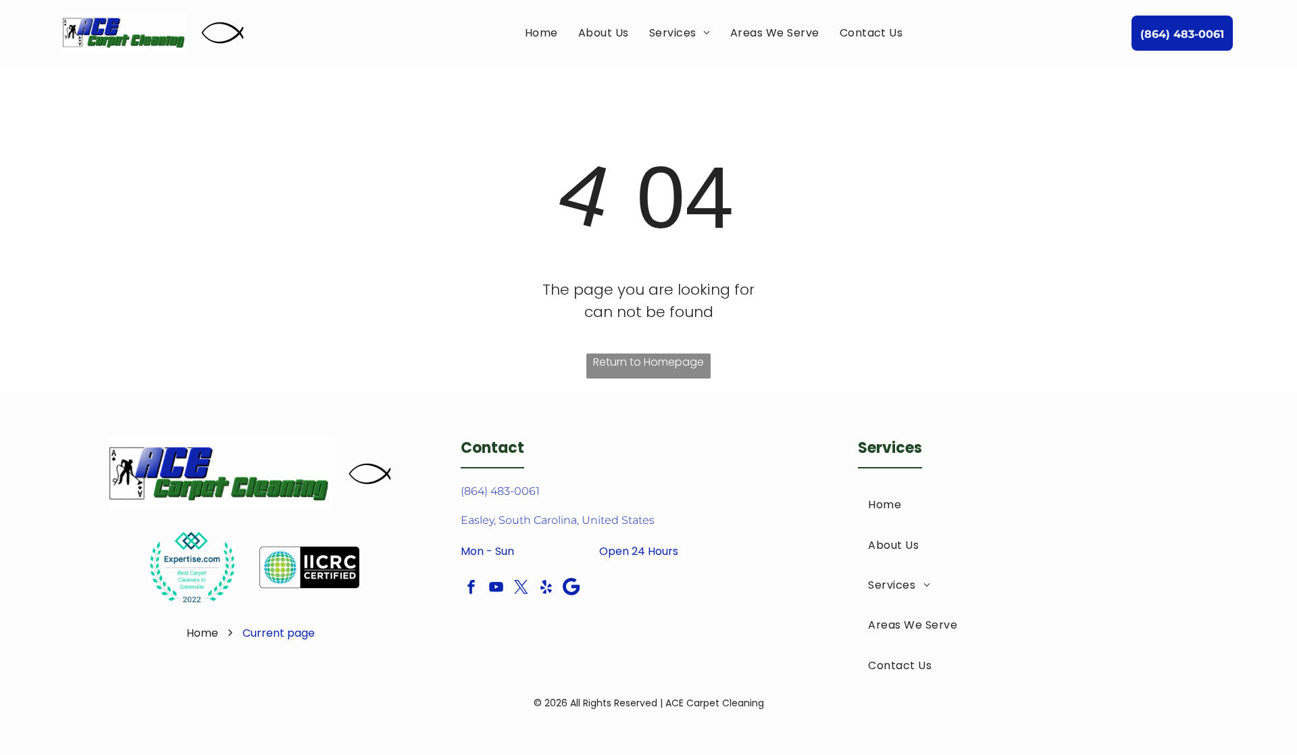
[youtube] (496, 588)
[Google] (571, 588)
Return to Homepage (648, 362)
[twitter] (521, 588)
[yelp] (546, 588)
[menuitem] (541, 32)
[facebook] (471, 588)
